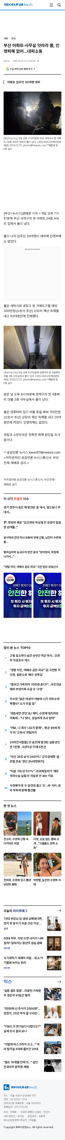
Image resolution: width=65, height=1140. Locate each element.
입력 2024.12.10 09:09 (24, 61)
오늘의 (15, 911)
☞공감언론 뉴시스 (16, 452)
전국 (13, 38)
